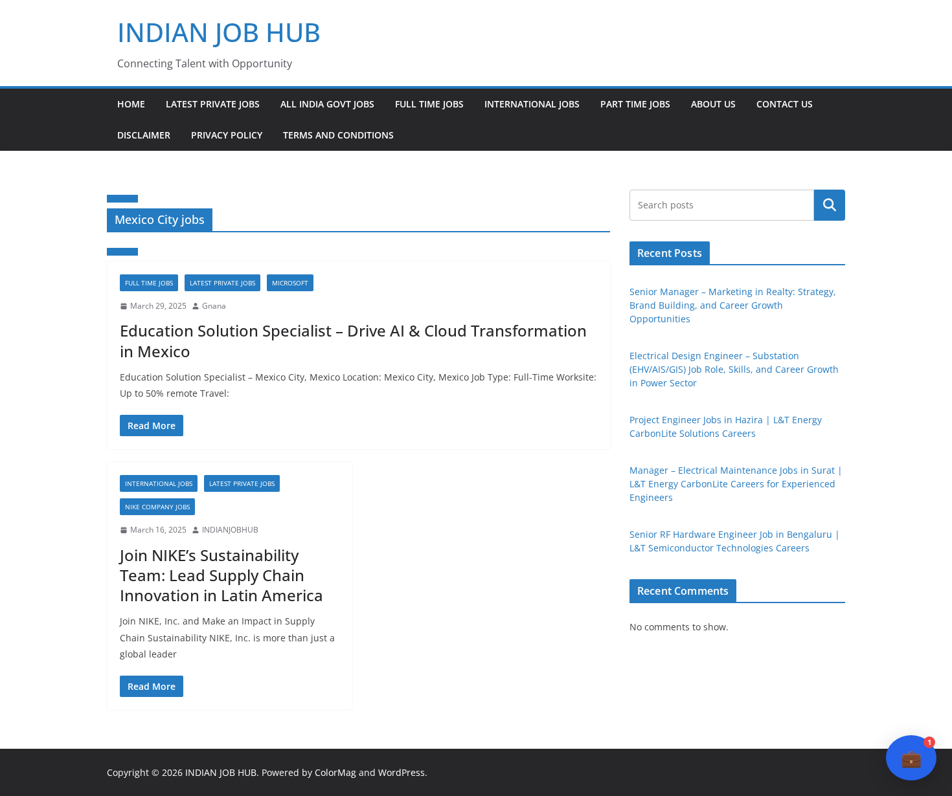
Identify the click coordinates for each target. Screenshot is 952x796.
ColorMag (335, 772)
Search (829, 205)
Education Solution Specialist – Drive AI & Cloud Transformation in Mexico (353, 340)
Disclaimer (143, 135)
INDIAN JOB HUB (219, 32)
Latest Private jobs (213, 104)
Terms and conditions (338, 135)
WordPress (401, 772)
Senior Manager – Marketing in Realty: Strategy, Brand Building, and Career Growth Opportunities (732, 305)
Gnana (214, 305)
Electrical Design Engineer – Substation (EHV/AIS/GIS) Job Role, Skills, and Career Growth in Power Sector (734, 369)
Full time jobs (429, 104)
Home (131, 104)
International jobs (532, 104)
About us (713, 104)
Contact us (784, 104)
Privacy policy (226, 135)
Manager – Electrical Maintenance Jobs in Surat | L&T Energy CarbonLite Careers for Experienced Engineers (736, 483)
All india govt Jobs (327, 104)
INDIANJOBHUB (230, 529)
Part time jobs (635, 104)
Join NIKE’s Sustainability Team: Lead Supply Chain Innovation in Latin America (221, 575)
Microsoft (290, 282)
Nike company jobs (157, 506)
